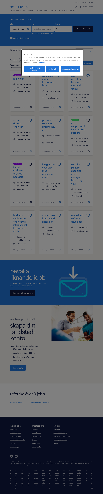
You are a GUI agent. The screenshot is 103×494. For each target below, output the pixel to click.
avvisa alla (53, 69)
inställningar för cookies (35, 69)
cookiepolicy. (42, 62)
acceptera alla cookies (70, 69)
